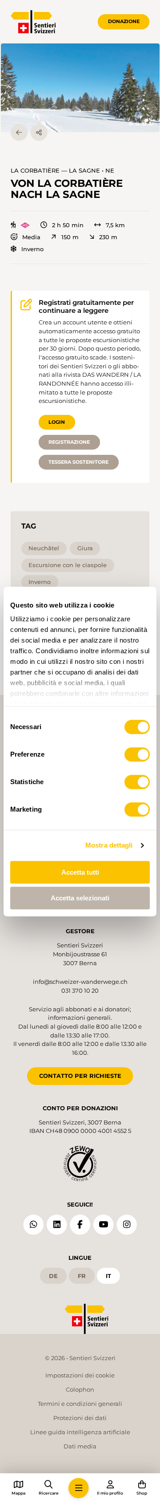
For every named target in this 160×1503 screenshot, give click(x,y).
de (53, 1275)
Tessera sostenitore (78, 462)
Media (31, 237)
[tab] (130, 124)
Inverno (32, 249)
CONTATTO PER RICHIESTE (80, 1075)
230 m (108, 237)
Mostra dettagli (109, 845)
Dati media (80, 1446)
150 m (69, 237)
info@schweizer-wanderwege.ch (80, 981)
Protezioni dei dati (80, 1417)
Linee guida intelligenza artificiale (80, 1432)
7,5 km (115, 225)
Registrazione (69, 442)
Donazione (124, 21)
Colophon (80, 1389)
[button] (80, 88)
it (108, 1275)
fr (82, 1275)
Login (56, 422)
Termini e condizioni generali (80, 1403)
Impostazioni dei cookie (80, 1375)
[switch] (137, 754)
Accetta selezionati (80, 898)
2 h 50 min (68, 225)
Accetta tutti (80, 872)
